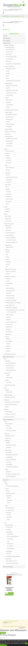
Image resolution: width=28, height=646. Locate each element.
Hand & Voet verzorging (10, 131)
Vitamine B (8, 343)
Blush (7, 187)
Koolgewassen (10, 538)
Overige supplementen (10, 276)
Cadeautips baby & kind (9, 416)
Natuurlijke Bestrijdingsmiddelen (12, 556)
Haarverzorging (8, 83)
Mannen (7, 98)
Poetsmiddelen (9, 464)
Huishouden (7, 433)
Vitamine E (8, 351)
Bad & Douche (9, 100)
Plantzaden (8, 553)
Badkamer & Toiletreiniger (12, 454)
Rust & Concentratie (11, 312)
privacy (17, 626)
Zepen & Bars (8, 54)
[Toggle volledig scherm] (1, 637)
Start (4, 16)
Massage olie (8, 134)
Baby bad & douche (10, 365)
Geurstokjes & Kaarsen (11, 430)
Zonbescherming (9, 129)
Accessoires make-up (9, 151)
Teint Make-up (8, 184)
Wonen (5, 421)
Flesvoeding (8, 382)
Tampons (8, 121)
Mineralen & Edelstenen (10, 269)
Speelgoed (6, 409)
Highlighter (8, 201)
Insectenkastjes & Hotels (11, 561)
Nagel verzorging (10, 167)
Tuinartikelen (8, 558)
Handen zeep (7, 438)
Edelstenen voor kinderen (11, 404)
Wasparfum (8, 471)
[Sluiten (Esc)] (4, 637)
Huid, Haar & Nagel (10, 295)
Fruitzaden (8, 529)
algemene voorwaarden (8, 626)
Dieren (5, 482)
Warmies (7, 406)
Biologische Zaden (9, 525)
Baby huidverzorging (10, 363)
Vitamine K (8, 339)
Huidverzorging (9, 59)
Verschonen (7, 373)
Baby (5, 358)
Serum (7, 76)
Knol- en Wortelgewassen (12, 536)
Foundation (8, 196)
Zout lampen (9, 428)
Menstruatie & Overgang (11, 307)
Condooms (7, 209)
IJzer (7, 254)
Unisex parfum (8, 221)
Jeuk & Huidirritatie (10, 298)
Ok (26, 643)
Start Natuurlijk (6, 38)
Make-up (6, 149)
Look (8, 541)
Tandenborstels (9, 141)
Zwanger (7, 390)
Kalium (7, 259)
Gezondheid (6, 400)
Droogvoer (9, 500)
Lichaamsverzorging (9, 47)
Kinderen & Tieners (8, 395)
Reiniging (8, 73)
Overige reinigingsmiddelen (12, 466)
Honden (7, 488)
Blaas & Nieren (9, 283)
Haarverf (8, 88)
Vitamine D (8, 348)
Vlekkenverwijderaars (11, 476)
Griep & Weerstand (10, 288)
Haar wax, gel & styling (11, 92)
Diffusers (8, 425)
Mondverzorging (9, 136)
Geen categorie (6, 40)
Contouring (8, 194)
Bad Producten (9, 51)
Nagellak (8, 170)
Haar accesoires (9, 95)
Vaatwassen (7, 440)
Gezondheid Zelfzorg (8, 223)
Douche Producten (10, 49)
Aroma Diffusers (9, 247)
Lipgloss (8, 155)
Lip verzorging (9, 145)
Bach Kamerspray (9, 235)
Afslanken (8, 278)
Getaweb (10, 622)
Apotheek (8, 491)
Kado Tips (5, 36)
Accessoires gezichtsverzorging (13, 80)
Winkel (7, 16)
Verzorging (7, 361)
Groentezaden (9, 532)
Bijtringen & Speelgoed (10, 385)
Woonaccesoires (8, 423)
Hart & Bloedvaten (10, 290)
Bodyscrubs (8, 61)
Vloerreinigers (9, 457)
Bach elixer (8, 230)
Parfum (5, 214)
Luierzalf (8, 375)
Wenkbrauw (8, 182)
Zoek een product (7, 10)
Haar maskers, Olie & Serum (12, 90)
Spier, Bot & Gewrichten (11, 322)
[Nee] (6, 645)
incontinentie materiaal (11, 114)
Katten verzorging (10, 507)
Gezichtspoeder (9, 199)
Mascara (8, 174)
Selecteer (3, 633)
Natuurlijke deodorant (11, 56)
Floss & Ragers (9, 143)
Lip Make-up (7, 153)
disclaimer (22, 626)
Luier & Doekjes (9, 377)
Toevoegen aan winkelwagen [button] (9, 593)
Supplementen (8, 334)
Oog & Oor (8, 317)
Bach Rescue (8, 228)
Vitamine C (8, 346)
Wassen (6, 469)
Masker (7, 71)
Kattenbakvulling (10, 510)
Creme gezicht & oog (10, 68)
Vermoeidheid (9, 326)
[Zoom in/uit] (0, 637)
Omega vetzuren (9, 314)
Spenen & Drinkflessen (11, 370)
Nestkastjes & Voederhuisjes (12, 486)
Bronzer (8, 189)
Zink (7, 266)
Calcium (8, 252)
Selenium (8, 264)
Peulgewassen (10, 546)
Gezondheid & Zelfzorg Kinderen (12, 402)
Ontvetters (8, 462)
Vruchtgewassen (10, 548)
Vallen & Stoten (9, 324)
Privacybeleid (3, 645)
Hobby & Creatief (8, 411)
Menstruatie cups (10, 117)
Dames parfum (8, 216)
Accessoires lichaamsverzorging (13, 63)
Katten (6, 505)
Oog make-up (8, 172)
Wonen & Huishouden (8, 419)
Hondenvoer (9, 495)
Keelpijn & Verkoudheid (11, 300)
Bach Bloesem (8, 225)
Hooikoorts (8, 293)
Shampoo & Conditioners (11, 85)
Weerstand (8, 329)
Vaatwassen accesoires (11, 445)
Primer (7, 203)
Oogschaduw (9, 179)
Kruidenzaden (9, 551)
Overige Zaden (10, 543)
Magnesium (8, 261)
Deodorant (8, 102)
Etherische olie (8, 245)
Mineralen (7, 250)
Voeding (7, 380)
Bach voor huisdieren (11, 240)
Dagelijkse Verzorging (9, 45)
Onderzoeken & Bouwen (10, 414)
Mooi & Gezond (6, 43)
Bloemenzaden (9, 527)
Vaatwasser (8, 447)
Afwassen (8, 442)
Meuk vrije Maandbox (8, 566)
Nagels (6, 165)
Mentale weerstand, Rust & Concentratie (15, 310)
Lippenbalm (8, 158)
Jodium (7, 256)
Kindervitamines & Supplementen (13, 302)
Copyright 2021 (7, 621)
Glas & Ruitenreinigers (11, 459)
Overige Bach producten (11, 242)
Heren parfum (8, 218)
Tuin (5, 523)
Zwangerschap (9, 331)
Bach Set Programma (10, 237)
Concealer (8, 191)
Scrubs (7, 78)
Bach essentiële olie (10, 232)
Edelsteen (8, 273)
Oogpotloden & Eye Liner (11, 177)
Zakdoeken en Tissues (9, 435)
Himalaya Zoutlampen (11, 271)
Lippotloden (9, 162)
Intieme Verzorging (10, 124)
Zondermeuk (14, 621)
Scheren (8, 107)
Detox (7, 285)
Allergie (8, 281)
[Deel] (3, 637)
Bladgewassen (10, 534)
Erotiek (5, 206)
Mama (5, 387)
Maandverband (9, 119)
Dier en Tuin (5, 480)
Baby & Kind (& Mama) (8, 356)
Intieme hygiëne (8, 112)
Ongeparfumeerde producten (11, 110)
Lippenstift (8, 160)
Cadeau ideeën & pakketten (10, 354)
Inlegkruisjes (9, 126)
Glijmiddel (7, 211)
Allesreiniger (9, 452)
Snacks (8, 502)
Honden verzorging (10, 493)
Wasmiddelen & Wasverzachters (13, 474)
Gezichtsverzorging (9, 66)
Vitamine (7, 336)
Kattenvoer (8, 512)
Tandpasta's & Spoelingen (11, 138)
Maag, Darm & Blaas (10, 305)
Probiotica (8, 319)
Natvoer (9, 497)
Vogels (6, 484)
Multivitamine (9, 341)
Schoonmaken (8, 450)
